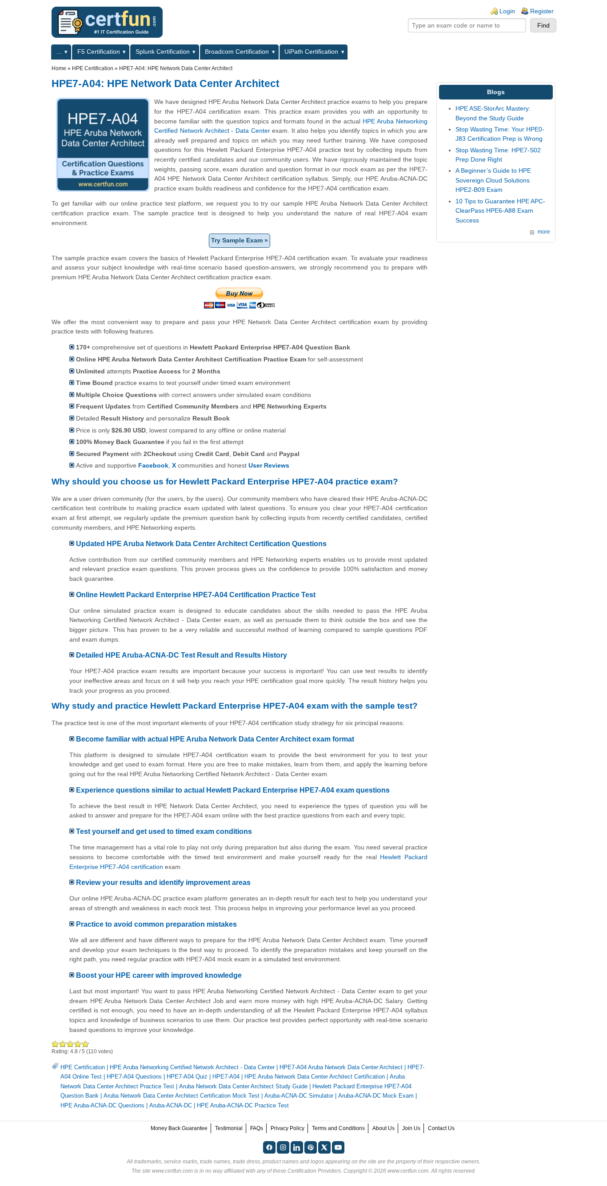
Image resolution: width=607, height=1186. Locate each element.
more (544, 231)
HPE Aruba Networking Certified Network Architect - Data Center (192, 1067)
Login (507, 11)
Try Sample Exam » (239, 240)
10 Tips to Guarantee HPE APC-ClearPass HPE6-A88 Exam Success (500, 211)
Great (78, 1043)
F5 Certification (98, 51)
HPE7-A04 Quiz (187, 1076)
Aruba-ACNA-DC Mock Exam (376, 1095)
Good (70, 1043)
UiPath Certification (311, 51)
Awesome (85, 1043)
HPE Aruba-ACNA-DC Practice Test (243, 1105)
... (59, 51)
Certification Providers (314, 1171)
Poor (55, 1043)
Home (59, 68)
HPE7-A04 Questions (134, 1076)
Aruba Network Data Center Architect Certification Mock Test (182, 1095)
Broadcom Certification (237, 51)
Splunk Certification (163, 51)
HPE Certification (92, 68)
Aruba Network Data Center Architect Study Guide (243, 1086)
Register (542, 11)
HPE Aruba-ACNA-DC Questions (102, 1105)
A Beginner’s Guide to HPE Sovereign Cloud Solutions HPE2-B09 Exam (493, 180)
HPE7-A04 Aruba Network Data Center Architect (341, 1067)
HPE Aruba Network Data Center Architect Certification (314, 1076)
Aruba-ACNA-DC (170, 1105)
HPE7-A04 (226, 1076)
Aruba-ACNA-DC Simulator (298, 1095)
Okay (63, 1043)
